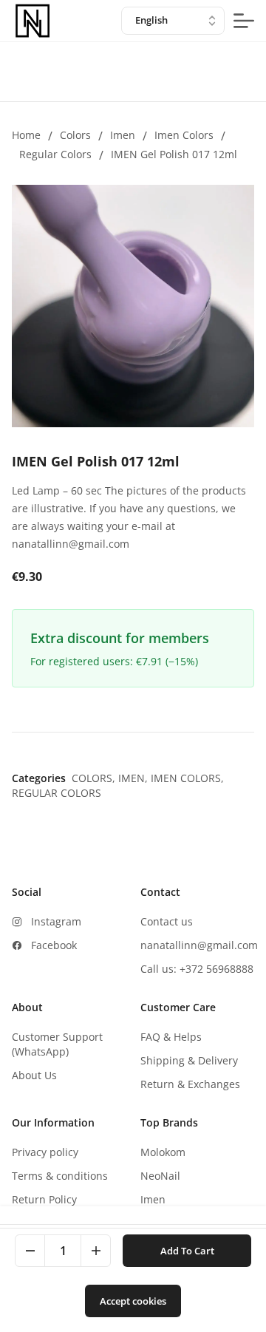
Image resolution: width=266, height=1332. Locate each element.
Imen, (134, 778)
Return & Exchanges (190, 1084)
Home (26, 135)
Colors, (95, 778)
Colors (75, 135)
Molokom (162, 1152)
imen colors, (187, 778)
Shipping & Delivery (189, 1060)
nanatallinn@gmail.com (199, 945)
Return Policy (44, 1199)
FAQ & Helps (171, 1037)
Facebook (54, 945)
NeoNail (160, 1176)
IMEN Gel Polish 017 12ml (174, 154)
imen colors (184, 135)
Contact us (166, 921)
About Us (34, 1075)
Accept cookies (133, 1301)
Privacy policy (45, 1152)
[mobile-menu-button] (243, 20)
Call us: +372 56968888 (196, 969)
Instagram (56, 921)
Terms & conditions (60, 1176)
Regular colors (55, 154)
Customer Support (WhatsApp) (57, 1044)
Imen (122, 135)
